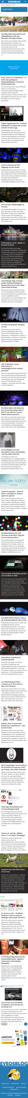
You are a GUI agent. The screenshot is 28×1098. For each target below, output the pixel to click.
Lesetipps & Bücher (8, 1087)
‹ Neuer (4, 1024)
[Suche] (25, 1)
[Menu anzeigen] (3, 1)
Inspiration (8, 5)
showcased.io (14, 1089)
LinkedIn (10, 1095)
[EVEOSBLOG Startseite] (14, 1)
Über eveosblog (21, 1087)
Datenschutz (15, 1083)
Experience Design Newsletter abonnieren (14, 1093)
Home (2, 5)
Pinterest (18, 1095)
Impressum (5, 1083)
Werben (23, 1083)
